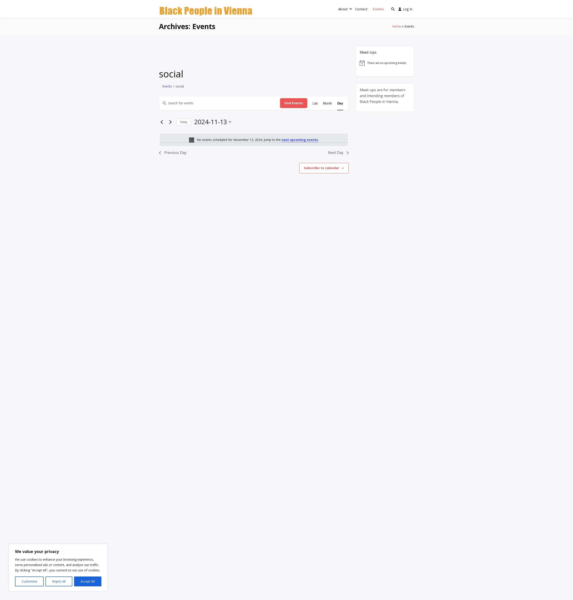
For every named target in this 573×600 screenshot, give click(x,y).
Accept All (88, 581)
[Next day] (170, 122)
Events (378, 9)
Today (183, 122)
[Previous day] (161, 122)
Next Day (335, 152)
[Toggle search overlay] (393, 9)
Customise (29, 581)
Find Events (293, 103)
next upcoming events (300, 140)
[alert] (254, 140)
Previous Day (175, 152)
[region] (58, 567)
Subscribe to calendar (321, 168)
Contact (361, 9)
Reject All (59, 581)
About (343, 9)
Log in (408, 9)
